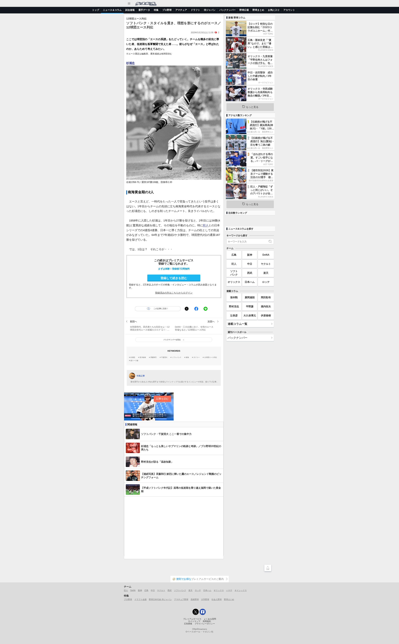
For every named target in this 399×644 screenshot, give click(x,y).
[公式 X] (195, 612)
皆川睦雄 (143, 357)
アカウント (289, 10)
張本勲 (234, 297)
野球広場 (244, 10)
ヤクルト (266, 263)
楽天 (265, 272)
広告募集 (188, 624)
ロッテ (266, 281)
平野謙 (249, 306)
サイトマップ (194, 621)
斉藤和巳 (153, 357)
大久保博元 (249, 315)
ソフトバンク (176, 357)
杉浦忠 (130, 63)
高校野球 (195, 599)
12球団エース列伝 (210, 357)
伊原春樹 (266, 315)
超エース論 (134, 360)
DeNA (265, 254)
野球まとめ (258, 10)
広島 (233, 254)
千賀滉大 (164, 357)
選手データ (144, 10)
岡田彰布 (266, 297)
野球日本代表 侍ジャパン (160, 599)
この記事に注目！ (161, 308)
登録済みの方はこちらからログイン (173, 292)
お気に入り (274, 10)
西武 (249, 272)
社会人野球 (217, 599)
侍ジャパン (210, 10)
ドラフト (195, 10)
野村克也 (234, 306)
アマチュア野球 (181, 599)
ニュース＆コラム (112, 10)
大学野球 (205, 599)
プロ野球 (167, 10)
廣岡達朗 (250, 297)
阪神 (249, 254)
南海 (187, 357)
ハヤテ (229, 590)
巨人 (206, 225)
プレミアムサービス (192, 619)
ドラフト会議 (140, 599)
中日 (249, 263)
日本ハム (250, 281)
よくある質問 (210, 619)
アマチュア (181, 10)
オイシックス (241, 590)
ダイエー (196, 357)
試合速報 (130, 10)
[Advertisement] (173, 526)
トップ (95, 10)
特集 (156, 10)
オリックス (234, 281)
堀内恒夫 (266, 306)
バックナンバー (227, 10)
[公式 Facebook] (203, 612)
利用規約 (207, 621)
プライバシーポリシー (205, 624)
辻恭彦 (234, 315)
